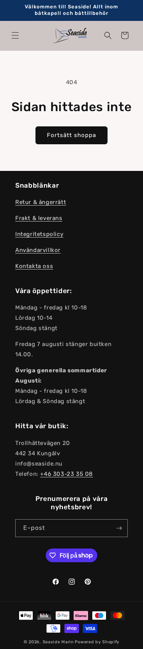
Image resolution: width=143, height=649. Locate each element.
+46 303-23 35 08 (66, 473)
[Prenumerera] (119, 528)
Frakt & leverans (39, 218)
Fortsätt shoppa (71, 135)
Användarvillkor (38, 250)
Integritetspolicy (39, 234)
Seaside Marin (58, 641)
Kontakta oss (34, 266)
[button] (15, 35)
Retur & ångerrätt (40, 202)
